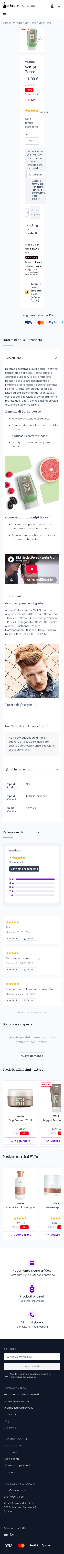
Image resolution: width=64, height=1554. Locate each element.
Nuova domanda (32, 1056)
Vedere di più (22, 1235)
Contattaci (10, 1414)
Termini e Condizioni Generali (21, 1394)
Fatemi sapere (35, 212)
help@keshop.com (15, 1490)
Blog (6, 1421)
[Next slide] (39, 39)
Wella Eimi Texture (31, 62)
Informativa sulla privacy (18, 1407)
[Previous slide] (25, 39)
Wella (19, 22)
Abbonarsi (32, 1366)
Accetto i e (38, 189)
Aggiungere (22, 1141)
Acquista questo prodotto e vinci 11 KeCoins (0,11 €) (36, 292)
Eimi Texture (30, 22)
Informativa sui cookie (17, 1401)
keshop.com (9, 22)
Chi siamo (10, 1427)
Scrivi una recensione (24, 869)
